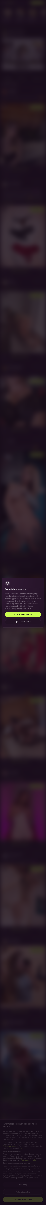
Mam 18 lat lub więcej (23, 614)
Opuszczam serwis (23, 622)
